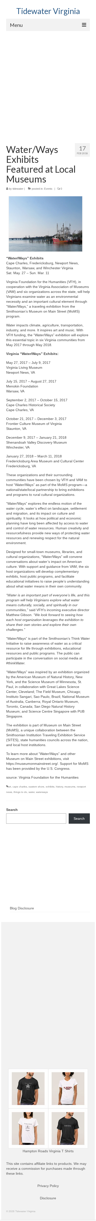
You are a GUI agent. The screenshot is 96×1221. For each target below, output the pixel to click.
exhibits (50, 786)
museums (69, 786)
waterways (42, 792)
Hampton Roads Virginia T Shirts (48, 1151)
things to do (20, 792)
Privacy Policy (48, 1186)
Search (12, 810)
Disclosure (48, 1198)
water (31, 792)
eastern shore (36, 786)
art (9, 786)
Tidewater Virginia (48, 11)
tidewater (18, 188)
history (59, 786)
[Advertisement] (48, 81)
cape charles (20, 786)
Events (48, 188)
